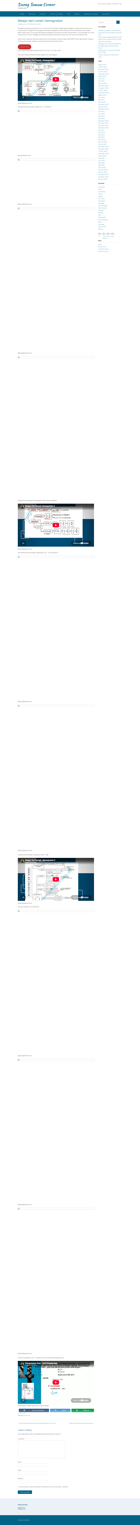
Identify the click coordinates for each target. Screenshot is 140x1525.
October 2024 (102, 90)
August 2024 (102, 95)
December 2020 (103, 146)
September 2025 (103, 74)
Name (19, 1462)
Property (101, 210)
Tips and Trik (26, 1415)
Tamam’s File (24, 47)
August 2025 (102, 76)
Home (22, 14)
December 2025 (103, 69)
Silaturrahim (102, 217)
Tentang (31, 14)
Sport (100, 222)
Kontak (43, 14)
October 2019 (102, 179)
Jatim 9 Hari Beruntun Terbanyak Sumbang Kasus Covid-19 (37, 1423)
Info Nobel (101, 198)
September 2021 (103, 128)
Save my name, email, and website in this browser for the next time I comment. (44, 1487)
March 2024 (102, 102)
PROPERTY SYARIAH (91, 14)
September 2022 (103, 121)
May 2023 (101, 116)
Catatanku (101, 187)
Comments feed (103, 249)
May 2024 (101, 100)
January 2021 (102, 144)
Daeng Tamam (37, 24)
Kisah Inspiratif (102, 205)
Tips (68, 14)
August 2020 (102, 156)
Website (20, 1478)
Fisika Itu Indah (56, 14)
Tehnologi (101, 224)
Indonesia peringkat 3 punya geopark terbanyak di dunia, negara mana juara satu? (110, 32)
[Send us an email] (119, 7)
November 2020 (103, 149)
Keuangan (101, 203)
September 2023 (103, 109)
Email (19, 1470)
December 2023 (103, 104)
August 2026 (102, 64)
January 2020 (102, 172)
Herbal (100, 194)
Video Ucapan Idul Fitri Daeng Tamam (81, 1423)
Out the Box (26, 1520)
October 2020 (102, 151)
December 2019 (103, 174)
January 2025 (102, 83)
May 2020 (101, 163)
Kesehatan (101, 201)
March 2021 (102, 139)
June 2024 (101, 97)
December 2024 (103, 85)
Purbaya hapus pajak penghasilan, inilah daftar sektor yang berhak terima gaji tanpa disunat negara (110, 39)
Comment (21, 1439)
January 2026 (102, 67)
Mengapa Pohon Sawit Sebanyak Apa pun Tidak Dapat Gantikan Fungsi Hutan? (109, 46)
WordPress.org (103, 251)
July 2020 (101, 158)
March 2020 (102, 167)
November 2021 (103, 125)
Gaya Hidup (101, 191)
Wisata (100, 229)
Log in (100, 244)
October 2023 (102, 107)
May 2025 (101, 81)
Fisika (100, 189)
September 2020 (103, 153)
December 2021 (103, 123)
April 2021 (101, 137)
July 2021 (101, 130)
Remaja (100, 212)
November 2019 (103, 177)
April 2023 (101, 118)
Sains (99, 215)
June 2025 (101, 79)
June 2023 (101, 114)
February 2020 (103, 170)
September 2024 (103, 93)
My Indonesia (102, 208)
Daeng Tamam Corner (36, 4)
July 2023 (101, 111)
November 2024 (103, 88)
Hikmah (100, 196)
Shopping (106, 14)
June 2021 (101, 132)
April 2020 (101, 165)
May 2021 (101, 135)
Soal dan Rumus (103, 219)
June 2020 (101, 160)
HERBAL (77, 14)
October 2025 (102, 71)
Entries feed (102, 247)
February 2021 (103, 142)
